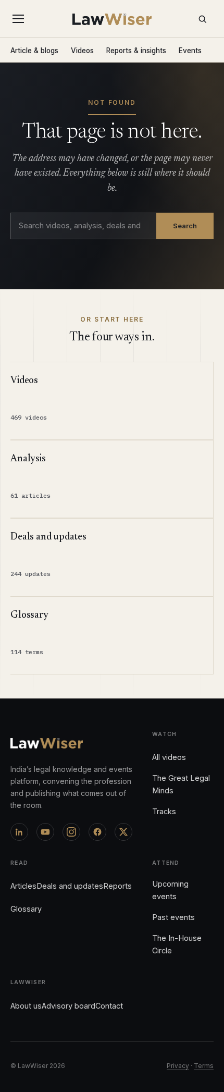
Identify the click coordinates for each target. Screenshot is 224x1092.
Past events (173, 917)
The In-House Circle (177, 944)
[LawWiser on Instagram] (71, 832)
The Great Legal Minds (181, 784)
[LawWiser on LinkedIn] (19, 832)
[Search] (202, 18)
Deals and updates (69, 885)
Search (185, 226)
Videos (82, 50)
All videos (169, 757)
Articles (23, 885)
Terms (204, 1066)
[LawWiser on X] (123, 832)
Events (190, 50)
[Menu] (20, 18)
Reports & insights (136, 50)
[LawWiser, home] (112, 19)
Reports (117, 885)
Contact (109, 1005)
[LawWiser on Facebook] (97, 832)
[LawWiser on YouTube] (45, 832)
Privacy (178, 1066)
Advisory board (68, 1005)
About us (26, 1005)
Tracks (164, 811)
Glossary (26, 908)
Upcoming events (170, 890)
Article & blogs (34, 50)
